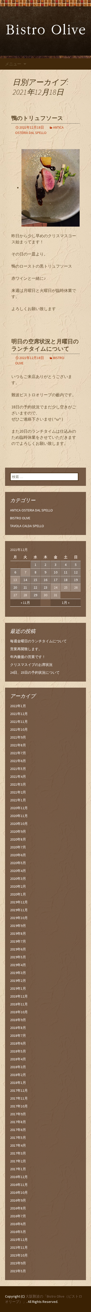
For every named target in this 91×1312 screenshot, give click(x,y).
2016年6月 (18, 1224)
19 (76, 580)
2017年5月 (18, 1137)
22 (35, 587)
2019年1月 (18, 988)
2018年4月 (18, 1059)
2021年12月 (19, 713)
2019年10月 (19, 918)
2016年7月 (18, 1216)
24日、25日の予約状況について (35, 672)
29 (35, 595)
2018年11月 (19, 1004)
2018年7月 (18, 1035)
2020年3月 (18, 878)
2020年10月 (19, 823)
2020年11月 (19, 815)
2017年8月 (18, 1122)
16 (45, 580)
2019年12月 (19, 902)
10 (55, 572)
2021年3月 (18, 784)
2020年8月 (18, 839)
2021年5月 (18, 768)
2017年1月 (18, 1169)
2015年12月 (19, 1239)
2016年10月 (19, 1192)
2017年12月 (19, 1090)
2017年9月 (18, 1114)
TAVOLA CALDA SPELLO (27, 526)
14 (25, 580)
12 (76, 572)
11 (65, 572)
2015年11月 (19, 1247)
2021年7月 (18, 753)
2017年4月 (18, 1145)
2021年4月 (18, 776)
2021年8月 (18, 745)
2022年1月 (18, 706)
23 (45, 587)
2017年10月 (19, 1106)
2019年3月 (18, 972)
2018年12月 (19, 996)
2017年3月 (18, 1153)
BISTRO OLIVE (20, 518)
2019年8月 (18, 933)
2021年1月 (18, 800)
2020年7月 (18, 847)
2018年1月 (18, 1082)
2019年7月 (18, 941)
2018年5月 (18, 1051)
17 (55, 580)
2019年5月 (18, 957)
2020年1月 (18, 894)
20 (15, 587)
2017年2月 (18, 1161)
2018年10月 (19, 1012)
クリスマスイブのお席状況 (31, 664)
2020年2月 (18, 886)
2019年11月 (19, 910)
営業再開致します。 (26, 649)
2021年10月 (19, 729)
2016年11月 (19, 1184)
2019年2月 (18, 980)
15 (35, 580)
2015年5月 (18, 1271)
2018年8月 (18, 1027)
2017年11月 (19, 1098)
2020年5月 (18, 863)
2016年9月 (18, 1200)
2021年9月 (18, 737)
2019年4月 (18, 965)
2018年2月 (18, 1074)
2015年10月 (19, 1255)
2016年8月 (18, 1208)
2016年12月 (19, 1177)
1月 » (66, 602)
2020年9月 (18, 831)
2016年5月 (18, 1231)
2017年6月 (18, 1129)
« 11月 (25, 602)
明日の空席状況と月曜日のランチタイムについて (45, 345)
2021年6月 (18, 761)
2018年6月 (18, 1043)
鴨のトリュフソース (37, 118)
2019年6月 (18, 949)
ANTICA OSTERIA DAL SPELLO (31, 510)
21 (25, 587)
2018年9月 (18, 1020)
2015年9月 (18, 1263)
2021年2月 (18, 792)
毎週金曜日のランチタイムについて (38, 641)
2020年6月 (18, 855)
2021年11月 (19, 721)
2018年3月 (18, 1067)
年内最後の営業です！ (28, 656)
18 (65, 580)
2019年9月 (18, 925)
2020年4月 (18, 870)
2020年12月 (19, 808)
